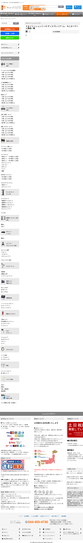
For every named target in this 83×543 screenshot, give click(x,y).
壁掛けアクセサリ (10, 313)
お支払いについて (44, 516)
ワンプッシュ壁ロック (6, 146)
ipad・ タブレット (9, 331)
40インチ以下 (4, 287)
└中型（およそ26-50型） (7, 74)
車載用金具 (9, 298)
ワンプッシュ (4, 325)
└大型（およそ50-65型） (7, 76)
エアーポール (4, 154)
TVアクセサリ (9, 349)
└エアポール (4, 254)
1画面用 (3, 272)
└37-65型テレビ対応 (6, 179)
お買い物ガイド (55, 516)
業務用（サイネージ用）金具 (12, 219)
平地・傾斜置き (5, 389)
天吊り (2, 226)
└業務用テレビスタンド (7, 202)
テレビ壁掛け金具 (9, 65)
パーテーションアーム (6, 276)
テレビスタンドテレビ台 (10, 193)
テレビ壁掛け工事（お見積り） (9, 403)
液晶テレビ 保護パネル (9, 282)
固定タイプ (4, 94)
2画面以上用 (4, 274)
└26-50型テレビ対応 (6, 150)
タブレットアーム (5, 305)
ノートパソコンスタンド (7, 303)
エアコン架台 (9, 379)
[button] (7, 14)
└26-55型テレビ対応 (6, 177)
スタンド (3, 341)
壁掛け (2, 224)
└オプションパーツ (6, 162)
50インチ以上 (4, 292)
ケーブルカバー (5, 357)
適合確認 (63, 516)
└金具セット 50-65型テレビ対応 (9, 160)
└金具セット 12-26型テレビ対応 (9, 156)
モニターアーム (10, 266)
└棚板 (2, 171)
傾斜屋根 (3, 391)
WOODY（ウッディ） (6, 174)
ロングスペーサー (5, 323)
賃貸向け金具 (9, 141)
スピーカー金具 (5, 250)
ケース (2, 343)
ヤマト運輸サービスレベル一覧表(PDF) (44, 507)
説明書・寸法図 (9, 33)
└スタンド (3, 252)
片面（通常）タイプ (6, 114)
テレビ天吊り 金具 (9, 109)
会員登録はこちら (10, 29)
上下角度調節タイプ (6, 82)
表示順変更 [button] (57, 31)
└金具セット (4, 185)
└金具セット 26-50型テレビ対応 (9, 158)
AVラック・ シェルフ (9, 232)
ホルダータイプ (5, 339)
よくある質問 (34, 516)
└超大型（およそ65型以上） (8, 78)
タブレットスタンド (6, 307)
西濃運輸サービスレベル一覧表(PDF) (43, 509)
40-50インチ (4, 289)
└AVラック (4, 167)
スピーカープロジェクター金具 (11, 244)
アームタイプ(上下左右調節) (8, 70)
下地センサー (4, 319)
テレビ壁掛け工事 (9, 397)
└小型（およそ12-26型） (7, 72)
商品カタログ (10, 38)
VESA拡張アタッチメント (7, 321)
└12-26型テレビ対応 (6, 148)
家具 (7, 365)
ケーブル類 (4, 355)
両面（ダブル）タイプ (6, 126)
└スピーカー (4, 165)
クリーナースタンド (6, 371)
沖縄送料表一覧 (7, 483)
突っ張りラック (5, 373)
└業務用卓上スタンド (6, 207)
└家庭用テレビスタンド (7, 200)
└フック (3, 169)
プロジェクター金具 (6, 260)
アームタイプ (4, 337)
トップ (20, 516)
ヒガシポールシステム (6, 182)
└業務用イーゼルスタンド (7, 204)
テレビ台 (3, 212)
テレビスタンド (5, 198)
